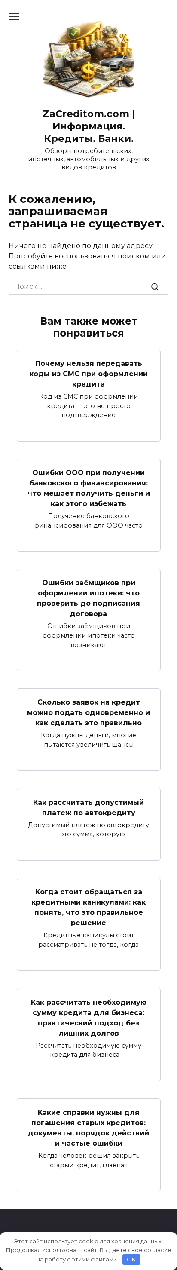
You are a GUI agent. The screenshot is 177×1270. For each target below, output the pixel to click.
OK (131, 1259)
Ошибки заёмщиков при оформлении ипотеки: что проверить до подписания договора (88, 598)
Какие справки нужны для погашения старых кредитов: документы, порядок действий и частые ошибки (88, 1127)
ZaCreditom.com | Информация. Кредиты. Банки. (89, 125)
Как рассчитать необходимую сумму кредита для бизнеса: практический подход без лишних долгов (88, 1017)
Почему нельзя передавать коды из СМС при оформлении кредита (88, 373)
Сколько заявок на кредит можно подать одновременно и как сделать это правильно (88, 712)
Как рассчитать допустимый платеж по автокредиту (88, 807)
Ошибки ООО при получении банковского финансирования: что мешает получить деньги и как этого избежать (88, 488)
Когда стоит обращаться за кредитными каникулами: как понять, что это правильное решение (88, 907)
